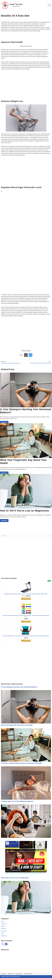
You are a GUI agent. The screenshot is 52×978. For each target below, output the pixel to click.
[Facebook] (6, 944)
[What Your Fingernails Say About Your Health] (26, 761)
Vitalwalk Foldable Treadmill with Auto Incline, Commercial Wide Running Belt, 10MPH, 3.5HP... (26, 593)
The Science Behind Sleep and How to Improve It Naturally (21, 763)
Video (2, 933)
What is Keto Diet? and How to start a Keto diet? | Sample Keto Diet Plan (25, 851)
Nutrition (3, 926)
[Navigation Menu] (49, 5)
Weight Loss (4, 935)
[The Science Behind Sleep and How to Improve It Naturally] (26, 799)
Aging (2, 921)
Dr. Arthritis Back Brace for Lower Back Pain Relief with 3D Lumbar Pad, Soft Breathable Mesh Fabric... (26, 635)
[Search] (49, 535)
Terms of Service (28, 973)
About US (3, 973)
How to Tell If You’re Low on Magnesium (24, 510)
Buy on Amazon (26, 598)
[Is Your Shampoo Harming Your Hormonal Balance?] (26, 723)
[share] (44, 850)
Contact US (10, 973)
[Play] (40, 844)
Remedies (3, 928)
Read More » (3, 423)
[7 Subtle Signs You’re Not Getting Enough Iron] (26, 837)
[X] (2, 944)
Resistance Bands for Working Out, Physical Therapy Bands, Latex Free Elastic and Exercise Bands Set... (26, 616)
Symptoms (3, 931)
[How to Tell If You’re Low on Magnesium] (26, 913)
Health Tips (3, 923)
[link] (7, 851)
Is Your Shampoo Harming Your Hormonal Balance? (19, 687)
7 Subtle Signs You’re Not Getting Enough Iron (17, 801)
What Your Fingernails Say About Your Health (17, 725)
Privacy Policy (18, 973)
